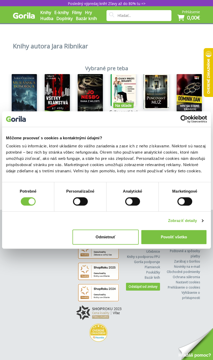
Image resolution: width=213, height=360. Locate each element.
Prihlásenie (191, 11)
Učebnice (153, 251)
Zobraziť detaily (182, 220)
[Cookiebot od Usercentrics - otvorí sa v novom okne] (184, 119)
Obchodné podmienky (183, 272)
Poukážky (153, 272)
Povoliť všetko (174, 237)
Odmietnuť (105, 237)
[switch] (80, 201)
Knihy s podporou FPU (143, 256)
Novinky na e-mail (187, 266)
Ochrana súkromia (186, 277)
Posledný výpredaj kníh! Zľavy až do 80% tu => (106, 3)
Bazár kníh (86, 18)
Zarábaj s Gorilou (187, 261)
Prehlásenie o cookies (184, 287)
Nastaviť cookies (188, 282)
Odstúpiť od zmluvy (143, 286)
